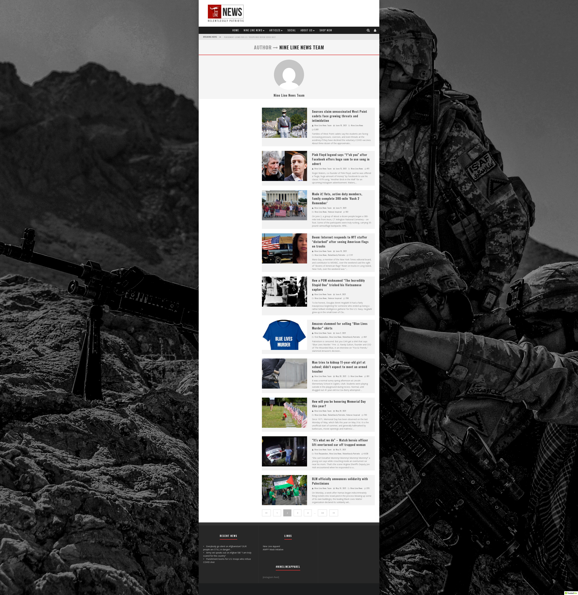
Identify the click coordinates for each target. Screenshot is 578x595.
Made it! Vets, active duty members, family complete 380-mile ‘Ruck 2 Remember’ (337, 198)
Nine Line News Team (289, 95)
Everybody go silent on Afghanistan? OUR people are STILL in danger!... (255, 37)
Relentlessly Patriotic (336, 255)
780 (347, 298)
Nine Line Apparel (271, 546)
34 (322, 512)
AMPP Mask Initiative (273, 549)
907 (365, 337)
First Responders (321, 337)
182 (347, 212)
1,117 (351, 255)
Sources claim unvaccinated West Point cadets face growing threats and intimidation (339, 116)
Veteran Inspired (335, 212)
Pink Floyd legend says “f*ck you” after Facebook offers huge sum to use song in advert (341, 159)
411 (368, 168)
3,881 (316, 129)
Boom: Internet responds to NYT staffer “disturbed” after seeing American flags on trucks (340, 241)
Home (235, 30)
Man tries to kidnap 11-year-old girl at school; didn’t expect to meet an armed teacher (339, 367)
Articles (274, 30)
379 (368, 488)
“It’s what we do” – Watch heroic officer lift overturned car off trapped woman (340, 442)
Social (291, 30)
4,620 (366, 453)
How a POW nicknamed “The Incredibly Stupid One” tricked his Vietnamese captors (338, 285)
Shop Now (326, 30)
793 (365, 415)
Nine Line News (253, 30)
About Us (306, 30)
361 (368, 376)
